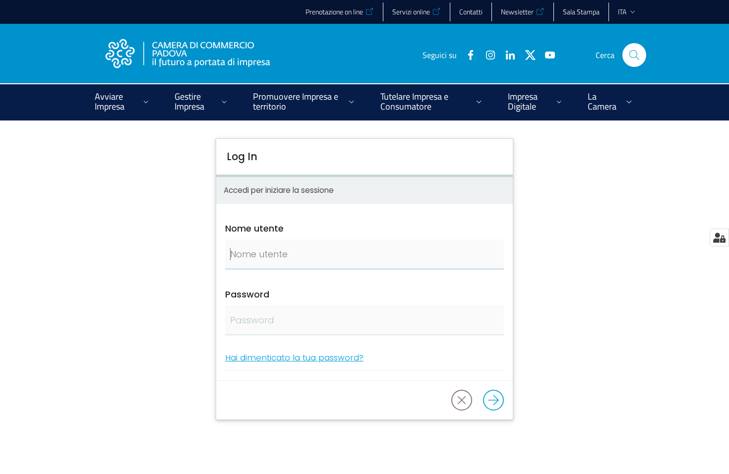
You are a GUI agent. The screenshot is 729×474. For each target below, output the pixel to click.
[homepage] (187, 55)
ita (622, 11)
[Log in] (493, 400)
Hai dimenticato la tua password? (294, 357)
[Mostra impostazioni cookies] (719, 237)
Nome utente (254, 228)
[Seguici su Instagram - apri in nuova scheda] (486, 54)
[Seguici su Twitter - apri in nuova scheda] (526, 54)
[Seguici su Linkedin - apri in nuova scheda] (506, 54)
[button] (634, 55)
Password (247, 294)
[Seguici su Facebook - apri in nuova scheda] (467, 54)
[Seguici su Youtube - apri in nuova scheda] (546, 54)
